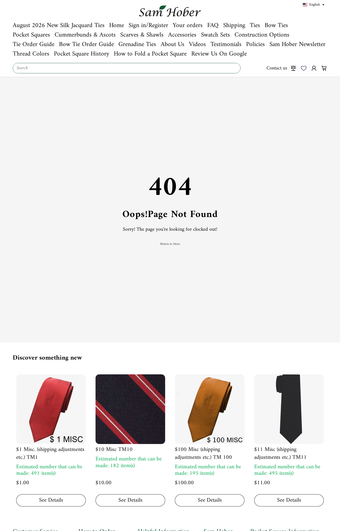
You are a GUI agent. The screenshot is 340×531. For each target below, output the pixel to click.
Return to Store (170, 244)
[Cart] (324, 68)
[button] (313, 5)
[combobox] (126, 68)
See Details (51, 500)
